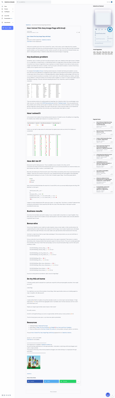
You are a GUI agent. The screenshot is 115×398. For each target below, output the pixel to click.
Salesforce (29, 373)
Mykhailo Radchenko (99, 149)
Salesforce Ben (103, 133)
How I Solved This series (49, 329)
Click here (29, 339)
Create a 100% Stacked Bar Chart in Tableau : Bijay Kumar (104, 139)
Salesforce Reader (10, 2)
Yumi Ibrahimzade (103, 126)
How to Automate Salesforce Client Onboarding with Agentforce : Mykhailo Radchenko (104, 147)
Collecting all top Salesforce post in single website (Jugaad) (104, 155)
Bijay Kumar (98, 141)
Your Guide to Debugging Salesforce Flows (102, 171)
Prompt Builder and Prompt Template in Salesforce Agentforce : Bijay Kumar (102, 188)
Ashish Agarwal (99, 182)
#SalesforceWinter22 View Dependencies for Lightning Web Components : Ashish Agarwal (104, 179)
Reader (30, 31)
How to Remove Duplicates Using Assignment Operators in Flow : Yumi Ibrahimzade (104, 123)
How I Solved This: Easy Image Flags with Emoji (38, 36)
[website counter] (103, 53)
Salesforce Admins (46, 40)
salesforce (102, 165)
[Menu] (2, 2)
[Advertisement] (53, 13)
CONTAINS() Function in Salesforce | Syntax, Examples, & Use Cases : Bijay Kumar (103, 163)
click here (29, 41)
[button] (17, 2)
